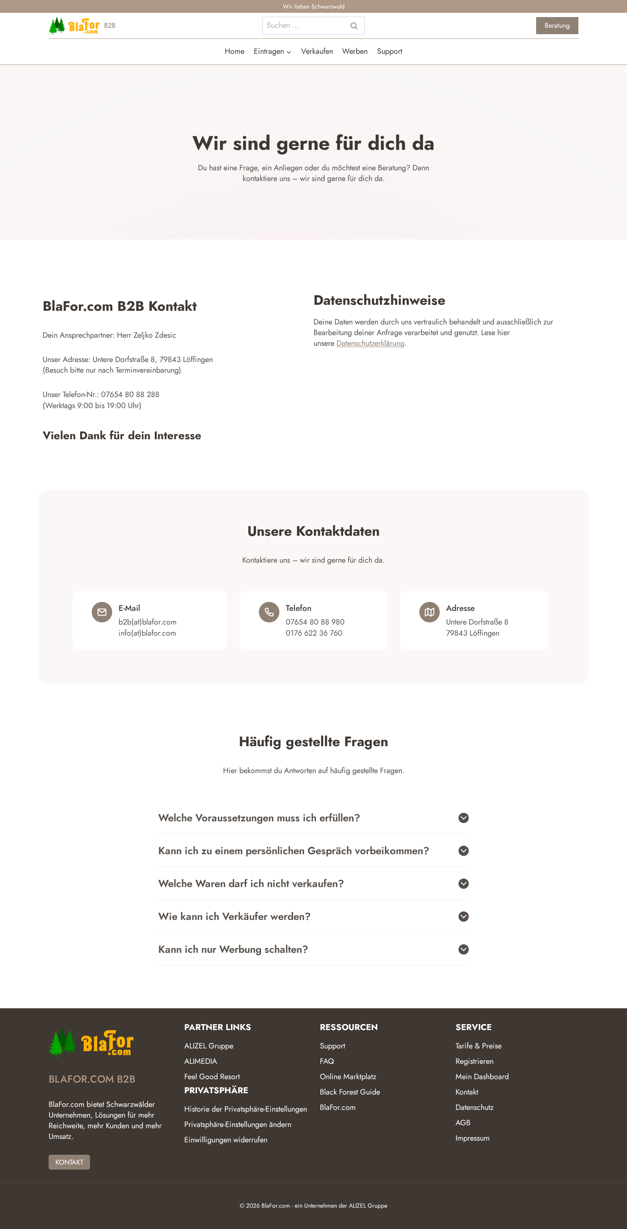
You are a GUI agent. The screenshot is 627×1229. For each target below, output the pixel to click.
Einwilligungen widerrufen (225, 1139)
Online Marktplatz (348, 1076)
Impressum (473, 1138)
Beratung (557, 25)
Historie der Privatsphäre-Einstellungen (245, 1109)
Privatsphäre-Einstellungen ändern (237, 1124)
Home (234, 51)
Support (389, 51)
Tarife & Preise (479, 1045)
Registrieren (474, 1061)
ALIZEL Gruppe (208, 1045)
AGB (463, 1122)
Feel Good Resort (212, 1076)
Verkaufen (317, 51)
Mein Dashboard (482, 1076)
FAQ (327, 1061)
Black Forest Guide (350, 1092)
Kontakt (467, 1092)
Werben (355, 51)
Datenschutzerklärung (370, 343)
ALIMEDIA (200, 1061)
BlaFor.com (338, 1107)
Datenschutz (474, 1107)
